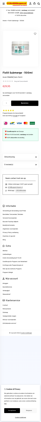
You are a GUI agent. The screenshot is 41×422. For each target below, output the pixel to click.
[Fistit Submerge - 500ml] (20, 66)
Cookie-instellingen (26, 333)
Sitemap (5, 312)
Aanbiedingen (7, 254)
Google (15, 116)
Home (5, 21)
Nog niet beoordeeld (21, 81)
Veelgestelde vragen (9, 316)
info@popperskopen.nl (15, 187)
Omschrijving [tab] (9, 157)
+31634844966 (20, 190)
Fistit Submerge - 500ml (16, 21)
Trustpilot (22, 116)
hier (5, 404)
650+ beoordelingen (26, 13)
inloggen (5, 283)
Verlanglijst (6, 291)
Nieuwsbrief (7, 294)
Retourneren (7, 309)
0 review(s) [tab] (8, 165)
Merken (5, 251)
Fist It (20, 77)
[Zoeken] (39, 4)
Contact (5, 305)
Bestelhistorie (7, 287)
